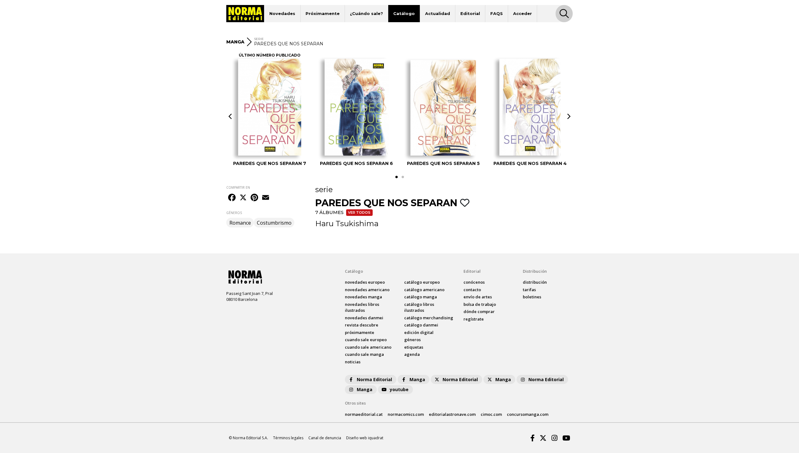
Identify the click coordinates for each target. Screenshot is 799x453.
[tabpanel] (269, 112)
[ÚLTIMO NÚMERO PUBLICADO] (269, 107)
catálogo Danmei (421, 325)
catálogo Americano (424, 289)
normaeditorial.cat (364, 414)
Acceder (522, 13)
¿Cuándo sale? (366, 13)
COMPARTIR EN (238, 187)
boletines (532, 297)
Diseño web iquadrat (364, 438)
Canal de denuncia (324, 438)
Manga (417, 379)
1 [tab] (396, 177)
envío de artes (477, 297)
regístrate (473, 319)
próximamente (359, 332)
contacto (472, 289)
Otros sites (355, 403)
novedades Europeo (365, 282)
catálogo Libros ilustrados (419, 307)
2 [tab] (403, 177)
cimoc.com (491, 414)
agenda (412, 354)
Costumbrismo (274, 222)
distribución (535, 282)
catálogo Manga (420, 297)
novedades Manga (363, 297)
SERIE (259, 39)
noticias (352, 362)
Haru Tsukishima (347, 223)
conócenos (474, 282)
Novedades (282, 13)
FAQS (496, 13)
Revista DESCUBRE (361, 325)
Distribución (535, 271)
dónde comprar (479, 311)
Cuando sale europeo (366, 339)
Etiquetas (413, 347)
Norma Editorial (374, 379)
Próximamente (323, 13)
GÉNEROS (234, 213)
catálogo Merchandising (428, 318)
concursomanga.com (527, 414)
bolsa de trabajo (479, 304)
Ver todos (359, 212)
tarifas (529, 289)
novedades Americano (367, 289)
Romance (240, 222)
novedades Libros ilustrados (362, 307)
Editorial (470, 13)
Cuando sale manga (364, 354)
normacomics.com (406, 414)
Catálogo (404, 13)
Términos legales (288, 438)
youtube (399, 389)
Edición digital (419, 332)
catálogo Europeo (422, 282)
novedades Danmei (364, 318)
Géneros (412, 339)
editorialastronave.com (452, 414)
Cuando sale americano (368, 347)
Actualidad (437, 13)
